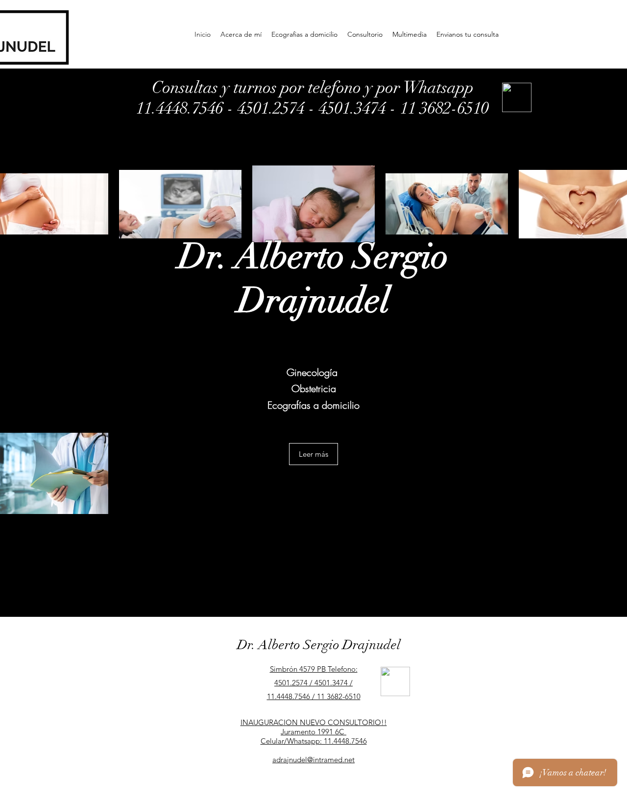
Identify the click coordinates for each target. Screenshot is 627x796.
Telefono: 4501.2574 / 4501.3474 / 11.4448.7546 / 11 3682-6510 (314, 682)
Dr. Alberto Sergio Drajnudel (319, 645)
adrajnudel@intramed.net (313, 759)
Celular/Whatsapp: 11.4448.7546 (314, 741)
